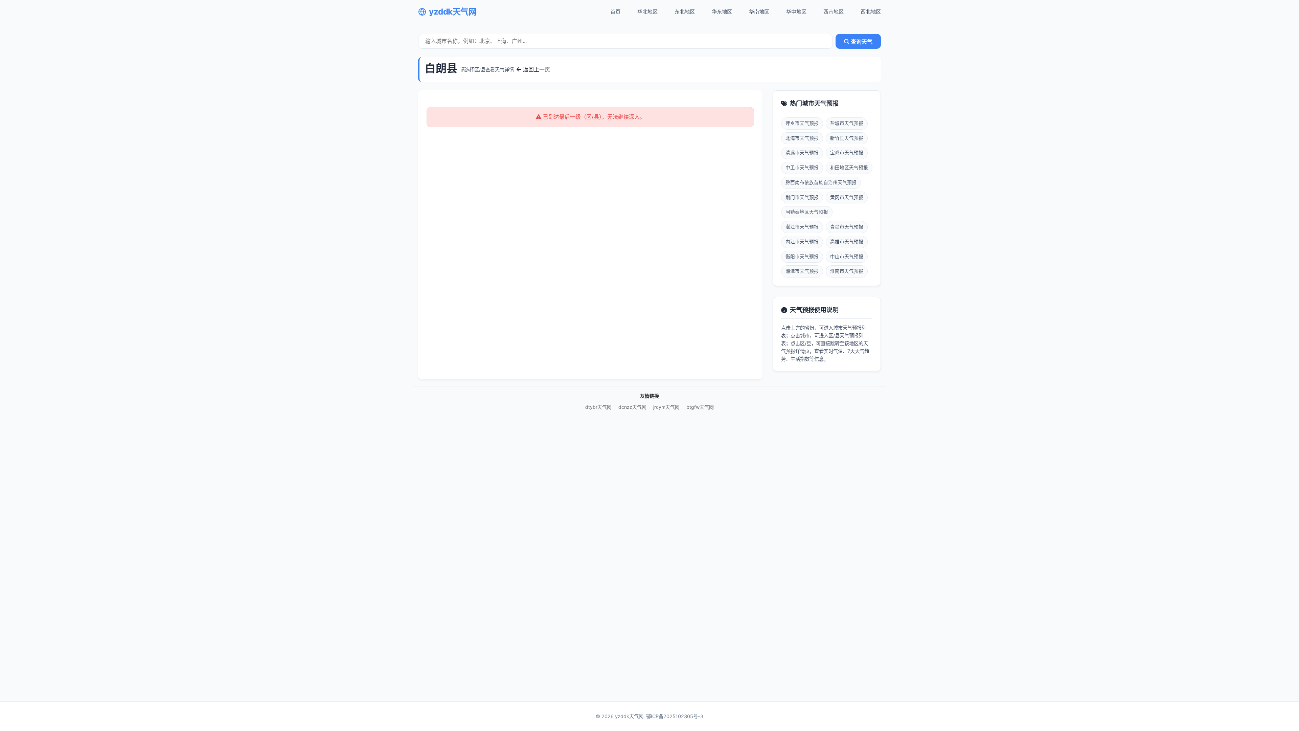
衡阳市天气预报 (802, 256)
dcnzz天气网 (632, 407)
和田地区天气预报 (849, 167)
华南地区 (759, 11)
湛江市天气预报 (802, 226)
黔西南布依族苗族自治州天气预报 (821, 182)
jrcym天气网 (666, 407)
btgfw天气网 (700, 407)
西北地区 (871, 11)
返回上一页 (535, 69)
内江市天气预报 (802, 241)
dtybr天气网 (598, 407)
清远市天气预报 (802, 152)
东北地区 (685, 11)
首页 (615, 11)
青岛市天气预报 (846, 226)
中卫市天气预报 (802, 167)
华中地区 (796, 11)
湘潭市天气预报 (802, 271)
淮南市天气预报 (846, 271)
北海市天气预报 (802, 138)
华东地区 (722, 11)
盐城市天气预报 (846, 123)
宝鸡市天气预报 (846, 152)
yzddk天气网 (452, 12)
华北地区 (647, 11)
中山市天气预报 (846, 256)
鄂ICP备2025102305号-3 (674, 716)
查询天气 (860, 42)
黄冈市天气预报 (846, 197)
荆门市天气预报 (802, 197)
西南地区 (833, 11)
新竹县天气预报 (846, 138)
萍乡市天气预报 (802, 123)
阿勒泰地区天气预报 (806, 212)
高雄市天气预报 (846, 241)
